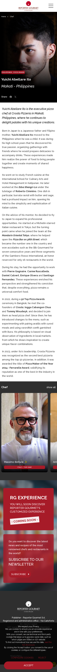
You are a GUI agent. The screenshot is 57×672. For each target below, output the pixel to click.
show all (51, 387)
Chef (12, 17)
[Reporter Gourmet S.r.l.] (28, 6)
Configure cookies (22, 657)
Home (3, 17)
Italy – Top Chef (24, 467)
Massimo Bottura (13, 462)
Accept (28, 665)
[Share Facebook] (11, 97)
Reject (42, 657)
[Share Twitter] (15, 97)
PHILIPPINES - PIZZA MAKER (13, 72)
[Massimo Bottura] (24, 432)
